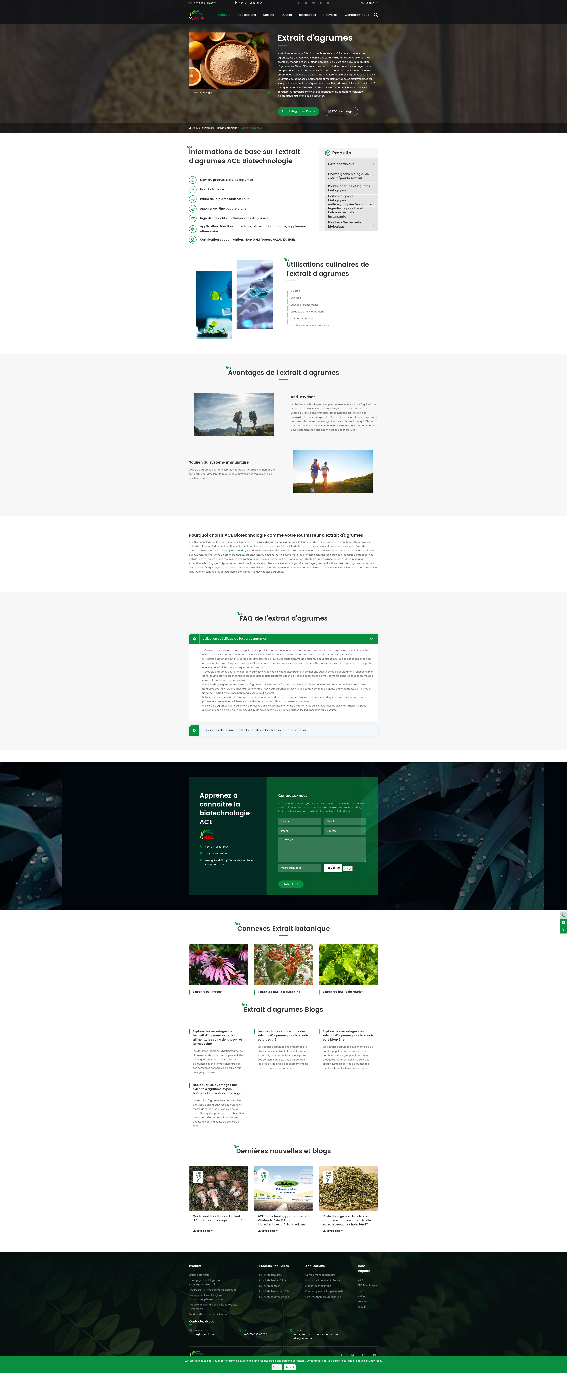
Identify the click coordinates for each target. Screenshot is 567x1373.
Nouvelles (330, 15)
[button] (225, 85)
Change (348, 868)
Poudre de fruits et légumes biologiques (349, 188)
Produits (224, 15)
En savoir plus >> (203, 1231)
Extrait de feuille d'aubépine (279, 992)
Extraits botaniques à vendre (228, 550)
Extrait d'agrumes (251, 128)
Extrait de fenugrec (270, 1275)
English (370, 3)
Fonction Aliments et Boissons (322, 1280)
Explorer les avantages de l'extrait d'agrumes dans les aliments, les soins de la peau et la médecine (217, 1037)
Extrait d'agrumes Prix (298, 111)
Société (268, 15)
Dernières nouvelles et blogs (283, 1151)
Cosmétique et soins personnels (324, 1291)
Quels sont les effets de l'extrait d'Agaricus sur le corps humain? (217, 1218)
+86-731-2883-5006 (248, 3)
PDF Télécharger (367, 1285)
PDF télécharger (342, 111)
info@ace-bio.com (202, 3)
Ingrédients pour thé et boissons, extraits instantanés (345, 212)
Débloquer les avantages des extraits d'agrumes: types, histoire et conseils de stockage (217, 1089)
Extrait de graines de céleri (275, 1297)
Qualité (286, 15)
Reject (276, 1367)
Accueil (196, 128)
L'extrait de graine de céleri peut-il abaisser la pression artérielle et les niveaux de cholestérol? (348, 1220)
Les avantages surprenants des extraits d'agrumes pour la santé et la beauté (283, 1035)
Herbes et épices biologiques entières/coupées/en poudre (350, 200)
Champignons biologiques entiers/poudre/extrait (348, 176)
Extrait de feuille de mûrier (343, 991)
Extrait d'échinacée (207, 991)
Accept (290, 1367)
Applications (247, 15)
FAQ (360, 1291)
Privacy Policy (374, 1361)
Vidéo (361, 1296)
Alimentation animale (318, 1286)
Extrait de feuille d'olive (272, 1280)
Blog (360, 1280)
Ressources (307, 15)
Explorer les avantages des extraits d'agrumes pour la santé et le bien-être (348, 1035)
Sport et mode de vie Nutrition (323, 1297)
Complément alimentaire (320, 1275)
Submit (291, 884)
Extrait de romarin (269, 1286)
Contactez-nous (357, 15)
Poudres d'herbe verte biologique (344, 225)
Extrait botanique (227, 128)
